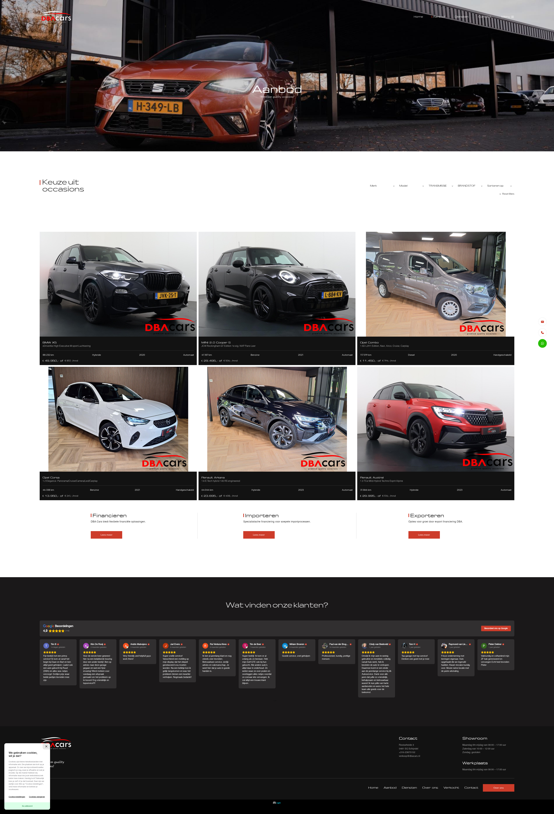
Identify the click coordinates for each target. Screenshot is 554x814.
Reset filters (508, 194)
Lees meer (107, 535)
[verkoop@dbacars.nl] (542, 321)
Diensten (461, 17)
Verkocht (451, 787)
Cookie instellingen (17, 797)
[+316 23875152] (542, 343)
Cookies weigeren (37, 797)
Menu (505, 17)
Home (418, 17)
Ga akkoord (27, 806)
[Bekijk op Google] (46, 646)
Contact (485, 17)
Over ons (430, 787)
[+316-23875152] (542, 332)
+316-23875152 (407, 752)
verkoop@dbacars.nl (409, 756)
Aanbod (439, 17)
